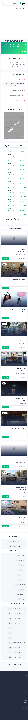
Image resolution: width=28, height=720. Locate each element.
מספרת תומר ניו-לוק (21, 368)
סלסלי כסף (20, 584)
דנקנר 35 (22, 195)
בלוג (26, 705)
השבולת (21, 575)
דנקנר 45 (10, 204)
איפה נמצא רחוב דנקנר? (19, 90)
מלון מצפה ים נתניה (22, 517)
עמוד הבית (24, 8)
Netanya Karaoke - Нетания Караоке (17, 458)
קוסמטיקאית (5, 294)
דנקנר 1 (22, 150)
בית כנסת (5, 472)
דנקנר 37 (10, 195)
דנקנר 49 (10, 208)
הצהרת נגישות (24, 710)
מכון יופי (4, 353)
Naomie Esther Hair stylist (19, 279)
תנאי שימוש (24, 689)
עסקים (25, 702)
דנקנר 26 (10, 181)
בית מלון (4, 323)
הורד (22, 570)
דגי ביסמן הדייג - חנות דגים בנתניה (18, 428)
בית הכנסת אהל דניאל (21, 487)
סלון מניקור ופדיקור (6, 232)
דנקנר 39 (22, 199)
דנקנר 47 (22, 208)
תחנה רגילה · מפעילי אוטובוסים (17, 608)
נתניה (20, 8)
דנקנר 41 (10, 199)
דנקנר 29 (10, 186)
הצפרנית (21, 560)
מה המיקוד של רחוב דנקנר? (18, 79)
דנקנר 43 (22, 204)
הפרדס (21, 555)
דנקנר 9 (22, 168)
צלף (22, 565)
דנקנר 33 (10, 190)
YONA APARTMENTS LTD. (20, 398)
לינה (4, 383)
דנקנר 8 (10, 163)
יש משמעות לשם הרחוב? (19, 101)
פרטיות (25, 691)
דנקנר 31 (22, 190)
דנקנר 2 (10, 150)
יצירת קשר (25, 707)
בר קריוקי (4, 443)
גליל (22, 589)
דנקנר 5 (22, 159)
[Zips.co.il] (23, 3)
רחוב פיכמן (17, 541)
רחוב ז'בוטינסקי (17, 546)
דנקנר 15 (10, 172)
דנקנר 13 (22, 172)
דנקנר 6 (10, 159)
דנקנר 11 (10, 168)
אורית (25, 339)
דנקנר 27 (22, 186)
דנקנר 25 (22, 181)
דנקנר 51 (22, 213)
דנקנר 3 (22, 154)
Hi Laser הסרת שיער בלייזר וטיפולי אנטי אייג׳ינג (15, 309)
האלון (22, 580)
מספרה (4, 264)
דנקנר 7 (22, 163)
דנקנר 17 (22, 177)
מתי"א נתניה (20, 594)
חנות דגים (5, 413)
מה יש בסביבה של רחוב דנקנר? (17, 95)
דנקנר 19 (10, 177)
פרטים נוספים (5, 258)
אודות (26, 700)
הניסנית (21, 599)
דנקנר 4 (10, 154)
